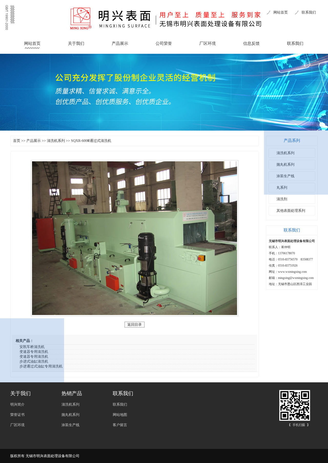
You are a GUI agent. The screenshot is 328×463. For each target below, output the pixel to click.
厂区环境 (207, 43)
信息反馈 (251, 43)
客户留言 (120, 425)
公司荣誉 (164, 43)
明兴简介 (17, 404)
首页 (16, 141)
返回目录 (134, 325)
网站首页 (280, 12)
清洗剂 (281, 199)
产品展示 (120, 43)
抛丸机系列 (70, 415)
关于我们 (76, 43)
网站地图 (120, 415)
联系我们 (309, 12)
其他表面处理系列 (290, 211)
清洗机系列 (56, 141)
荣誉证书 (17, 415)
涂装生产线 (70, 425)
